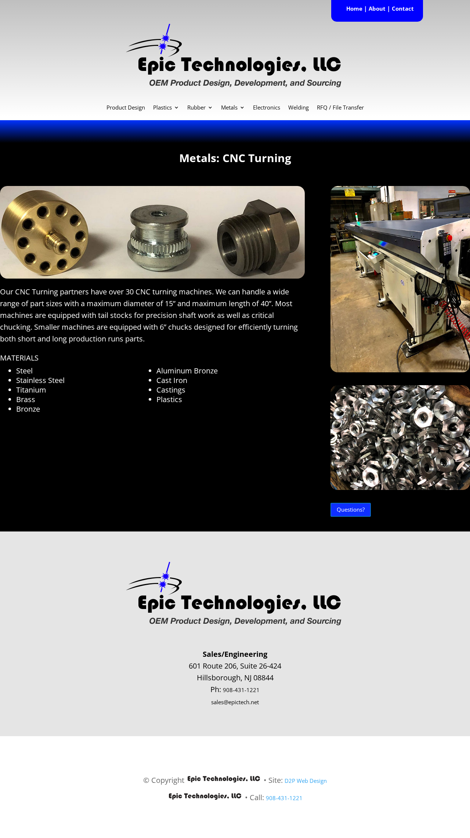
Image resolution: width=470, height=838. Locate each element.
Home (354, 8)
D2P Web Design (306, 780)
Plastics (162, 108)
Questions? (351, 509)
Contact (403, 8)
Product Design (125, 108)
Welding (298, 108)
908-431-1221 (241, 690)
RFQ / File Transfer (340, 108)
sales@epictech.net (235, 702)
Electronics (266, 108)
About (377, 8)
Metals (229, 108)
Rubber (196, 108)
